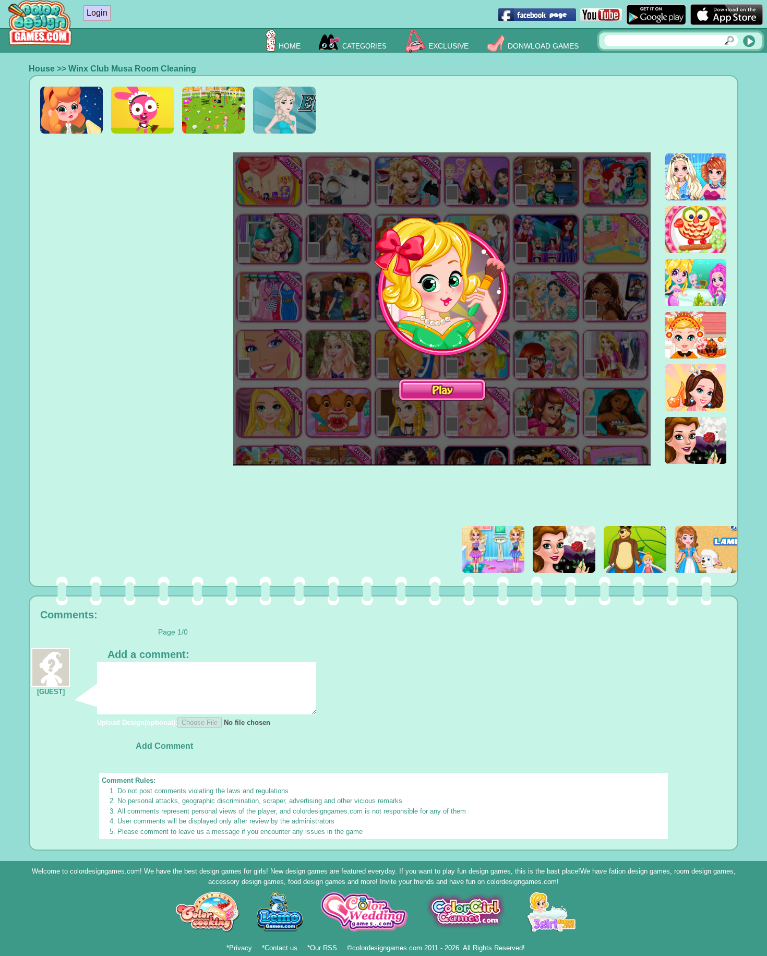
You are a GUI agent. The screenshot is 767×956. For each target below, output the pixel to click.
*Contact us (279, 948)
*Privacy (239, 948)
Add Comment (164, 746)
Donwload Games (543, 46)
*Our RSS (322, 948)
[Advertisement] (537, 110)
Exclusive (448, 46)
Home (290, 46)
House (42, 68)
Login (97, 12)
